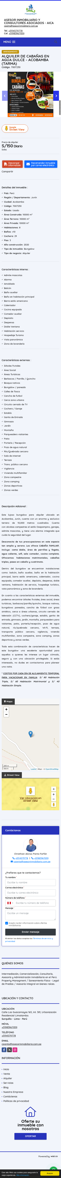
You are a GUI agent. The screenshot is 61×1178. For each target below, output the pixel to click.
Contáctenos (10, 1096)
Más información (22, 1175)
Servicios (8, 1082)
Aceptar (50, 1173)
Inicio (6, 1069)
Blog (5, 1087)
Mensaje (9, 908)
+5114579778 (15, 30)
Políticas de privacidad (16, 1101)
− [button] (6, 714)
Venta (6, 1073)
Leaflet (33, 769)
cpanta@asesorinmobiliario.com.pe (21, 26)
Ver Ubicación (29, 798)
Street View (16, 128)
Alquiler (7, 1078)
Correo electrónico (14, 887)
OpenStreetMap (51, 769)
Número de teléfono (15, 897)
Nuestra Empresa (13, 1091)
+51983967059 (16, 33)
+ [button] (6, 709)
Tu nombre (11, 877)
